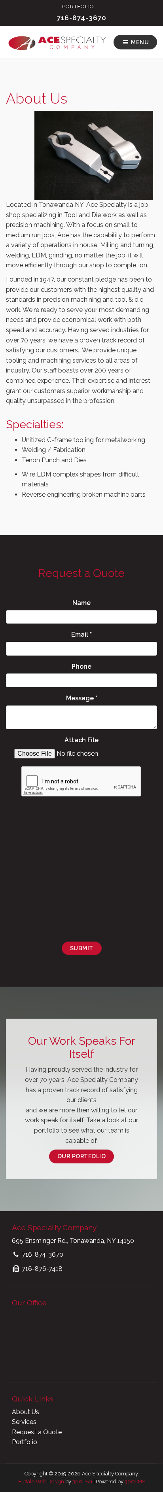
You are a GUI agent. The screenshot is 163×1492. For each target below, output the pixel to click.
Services (24, 1422)
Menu (139, 42)
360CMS (135, 1481)
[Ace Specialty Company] (57, 42)
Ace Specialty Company (54, 1227)
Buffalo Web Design (41, 1481)
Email (81, 634)
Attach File (81, 740)
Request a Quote (37, 1432)
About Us (25, 1412)
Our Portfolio (81, 1156)
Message (81, 698)
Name (81, 603)
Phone (81, 666)
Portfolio (78, 6)
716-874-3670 (81, 18)
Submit (81, 948)
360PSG (82, 1481)
